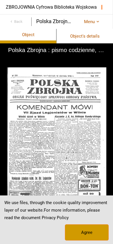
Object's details (85, 36)
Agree (86, 232)
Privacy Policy (55, 217)
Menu (89, 21)
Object (28, 34)
